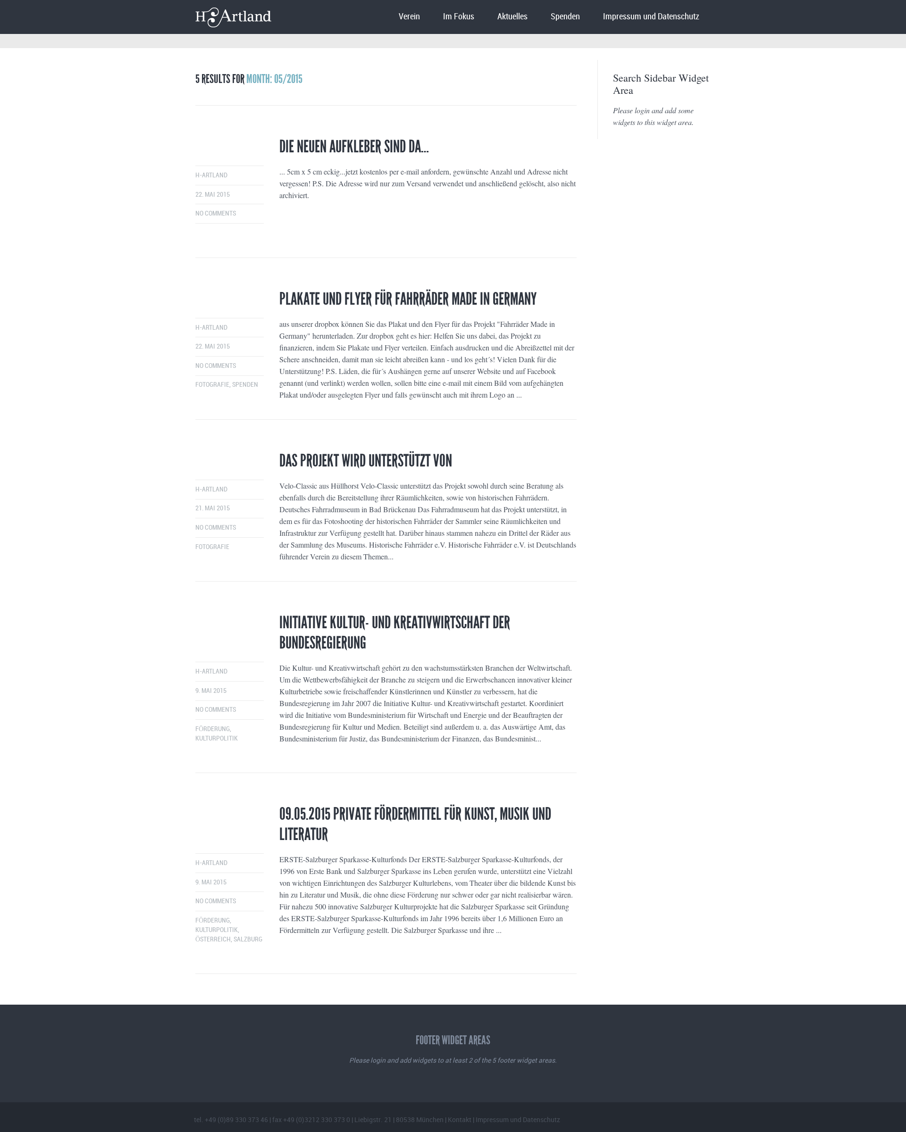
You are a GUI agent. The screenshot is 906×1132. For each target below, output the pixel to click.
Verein (409, 16)
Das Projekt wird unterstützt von (365, 460)
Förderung (212, 728)
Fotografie (212, 384)
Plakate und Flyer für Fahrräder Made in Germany (408, 299)
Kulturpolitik (216, 738)
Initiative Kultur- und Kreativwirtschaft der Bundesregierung (394, 632)
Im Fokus (458, 16)
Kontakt (459, 1119)
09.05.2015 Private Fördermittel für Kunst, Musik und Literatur (415, 824)
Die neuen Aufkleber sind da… (354, 146)
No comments (215, 213)
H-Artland (211, 175)
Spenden (565, 16)
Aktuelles (512, 16)
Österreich (213, 939)
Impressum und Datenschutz (651, 16)
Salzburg (248, 939)
